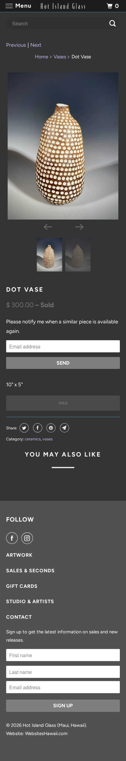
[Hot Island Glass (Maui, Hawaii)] (62, 6)
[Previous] (47, 226)
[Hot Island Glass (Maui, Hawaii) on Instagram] (28, 538)
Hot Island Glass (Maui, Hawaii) (54, 725)
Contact (19, 617)
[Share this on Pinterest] (50, 427)
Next (35, 45)
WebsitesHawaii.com (46, 733)
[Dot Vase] (63, 146)
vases (48, 439)
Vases (60, 57)
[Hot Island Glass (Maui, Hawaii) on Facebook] (13, 538)
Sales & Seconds (30, 570)
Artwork (19, 555)
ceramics (33, 439)
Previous (16, 45)
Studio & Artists (30, 601)
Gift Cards (22, 586)
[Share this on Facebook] (36, 427)
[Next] (79, 226)
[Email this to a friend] (63, 427)
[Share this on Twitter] (23, 427)
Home (41, 57)
